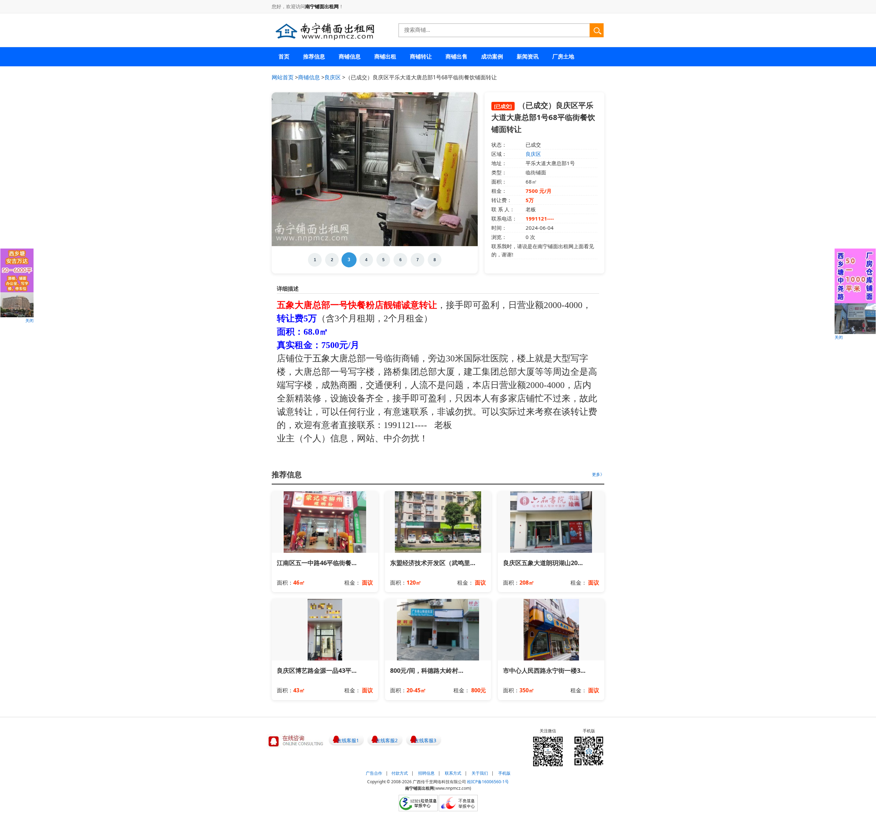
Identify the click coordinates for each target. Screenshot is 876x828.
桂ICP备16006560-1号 (488, 782)
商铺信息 (309, 77)
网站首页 (283, 77)
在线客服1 (348, 740)
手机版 (504, 773)
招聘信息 (426, 773)
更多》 (598, 474)
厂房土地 (563, 56)
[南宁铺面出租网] (324, 31)
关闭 (29, 320)
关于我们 (480, 773)
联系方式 (453, 773)
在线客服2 (387, 740)
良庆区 (332, 77)
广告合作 (374, 773)
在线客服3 (425, 740)
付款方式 (399, 773)
